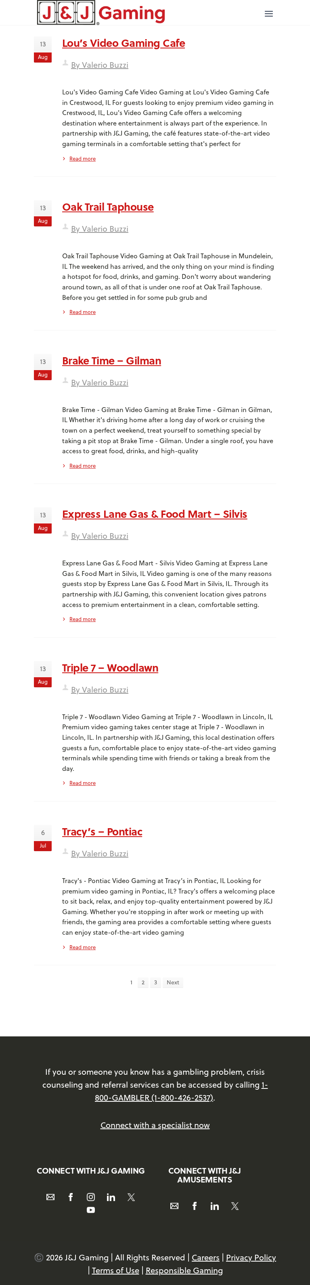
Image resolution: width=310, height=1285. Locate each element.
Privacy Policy (251, 1257)
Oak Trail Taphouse (108, 206)
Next (173, 982)
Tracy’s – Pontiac (102, 831)
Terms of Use (115, 1270)
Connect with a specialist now (155, 1125)
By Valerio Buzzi (99, 65)
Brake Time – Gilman (111, 360)
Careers (206, 1257)
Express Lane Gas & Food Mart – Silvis (154, 513)
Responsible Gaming (184, 1270)
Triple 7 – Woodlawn (110, 667)
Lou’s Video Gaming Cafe (123, 42)
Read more (82, 158)
